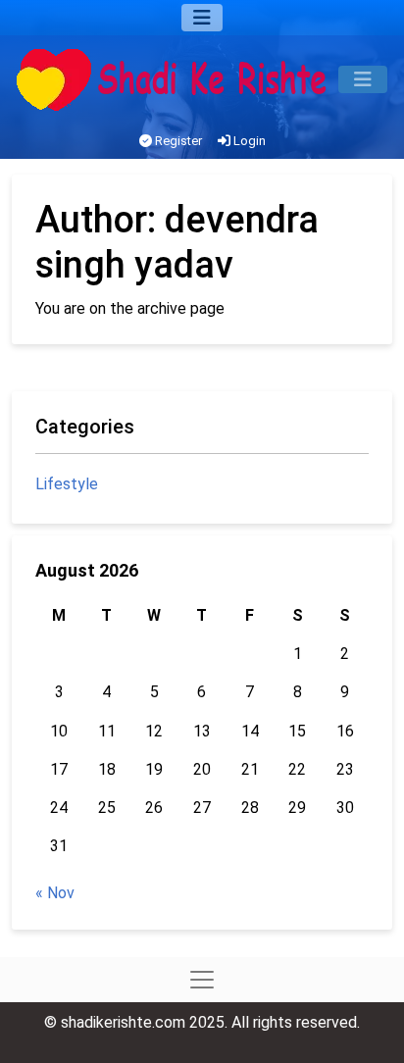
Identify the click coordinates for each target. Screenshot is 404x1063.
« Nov (55, 893)
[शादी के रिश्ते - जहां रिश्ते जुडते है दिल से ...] (177, 80)
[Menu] (202, 17)
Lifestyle (66, 484)
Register (177, 140)
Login (248, 140)
